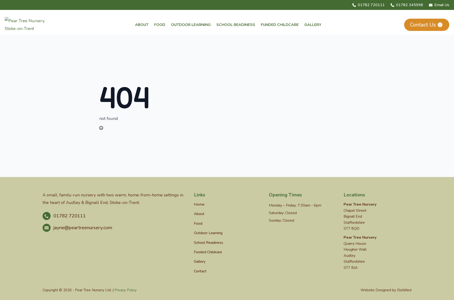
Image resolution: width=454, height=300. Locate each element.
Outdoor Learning (191, 24)
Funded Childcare (280, 24)
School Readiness (235, 24)
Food (159, 24)
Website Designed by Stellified (386, 290)
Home (199, 204)
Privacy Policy (125, 290)
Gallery (312, 24)
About (141, 24)
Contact (200, 271)
